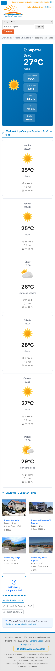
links (26, 663)
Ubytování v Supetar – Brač (19, 606)
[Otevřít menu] (4, 3)
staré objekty (11, 663)
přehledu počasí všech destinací (20, 624)
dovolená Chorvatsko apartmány (28, 654)
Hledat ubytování (14, 612)
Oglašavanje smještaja (32, 648)
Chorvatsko (7, 38)
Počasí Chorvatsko (23, 38)
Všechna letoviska (14, 600)
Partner (21, 663)
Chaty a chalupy (36, 661)
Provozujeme (9, 654)
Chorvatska (19, 657)
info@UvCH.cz (27, 644)
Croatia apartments (20, 661)
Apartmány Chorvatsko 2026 (36, 657)
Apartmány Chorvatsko (38, 663)
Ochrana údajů (36, 641)
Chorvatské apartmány (27, 667)
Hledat (9, 31)
